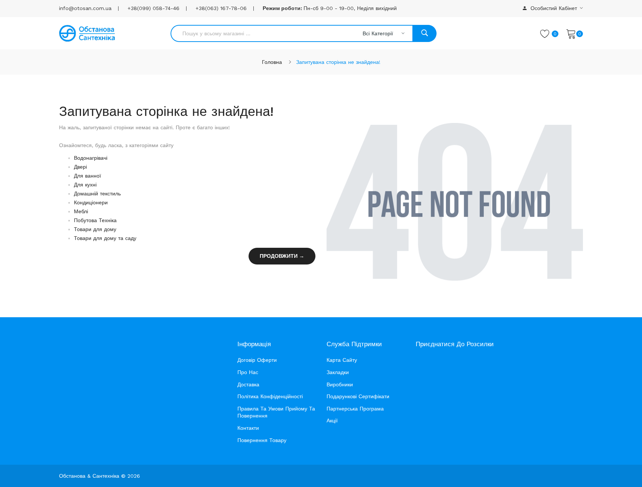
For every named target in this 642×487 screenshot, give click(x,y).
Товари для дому (95, 229)
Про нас (247, 372)
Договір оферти (257, 360)
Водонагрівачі (90, 158)
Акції (332, 420)
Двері (80, 167)
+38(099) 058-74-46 (153, 8)
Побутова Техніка (95, 220)
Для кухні (85, 185)
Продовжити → (282, 256)
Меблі (81, 211)
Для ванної (87, 176)
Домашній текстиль (97, 194)
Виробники (340, 384)
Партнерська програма (355, 409)
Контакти (248, 428)
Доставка (248, 384)
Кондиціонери (91, 202)
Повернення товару (261, 440)
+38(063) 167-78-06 (221, 8)
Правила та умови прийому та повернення (276, 412)
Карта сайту (342, 360)
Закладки (338, 372)
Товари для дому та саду (105, 238)
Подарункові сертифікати (358, 396)
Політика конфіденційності (270, 396)
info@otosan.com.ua (85, 8)
